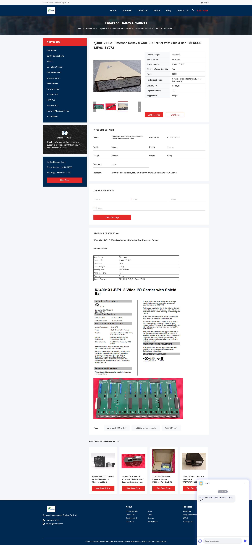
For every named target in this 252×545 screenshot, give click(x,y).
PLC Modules (52, 116)
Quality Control (131, 518)
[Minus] (245, 483)
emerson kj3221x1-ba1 (117, 428)
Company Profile (132, 511)
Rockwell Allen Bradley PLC (58, 111)
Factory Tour (130, 515)
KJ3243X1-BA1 (171, 428)
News (150, 511)
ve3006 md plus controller (146, 428)
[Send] (245, 541)
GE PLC (50, 61)
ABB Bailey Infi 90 (54, 72)
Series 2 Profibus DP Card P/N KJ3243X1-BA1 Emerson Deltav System (132, 479)
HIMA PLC (51, 100)
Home (80, 29)
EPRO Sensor (52, 83)
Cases (150, 515)
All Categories (188, 521)
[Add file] (200, 541)
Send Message (112, 217)
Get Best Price (154, 115)
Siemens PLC (52, 105)
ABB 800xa (51, 50)
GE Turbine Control (54, 67)
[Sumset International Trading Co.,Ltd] (51, 10)
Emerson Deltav (91, 29)
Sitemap (151, 518)
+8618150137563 (64, 172)
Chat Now (64, 180)
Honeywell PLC (53, 89)
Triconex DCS (52, 94)
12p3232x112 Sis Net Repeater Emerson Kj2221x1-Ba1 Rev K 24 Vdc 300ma (162, 479)
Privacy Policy (153, 521)
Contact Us (130, 521)
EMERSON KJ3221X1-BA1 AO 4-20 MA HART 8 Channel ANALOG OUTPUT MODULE (103, 479)
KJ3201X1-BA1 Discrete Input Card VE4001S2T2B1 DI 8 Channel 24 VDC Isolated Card (193, 479)
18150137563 (66, 167)
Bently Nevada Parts (55, 56)
